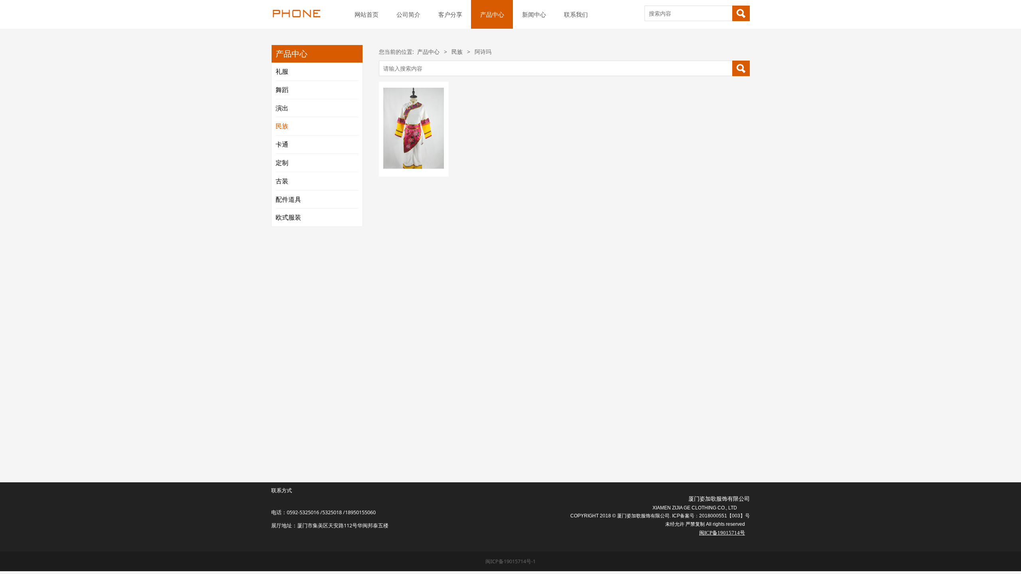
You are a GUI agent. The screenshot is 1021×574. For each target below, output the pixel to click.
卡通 (282, 144)
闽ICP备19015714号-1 (510, 561)
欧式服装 (288, 217)
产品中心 (492, 14)
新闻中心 (534, 14)
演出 (282, 108)
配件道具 (288, 199)
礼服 (282, 71)
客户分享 (450, 14)
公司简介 (408, 14)
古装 (282, 181)
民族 (282, 126)
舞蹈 (282, 89)
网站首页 (366, 14)
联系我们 (576, 14)
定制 (282, 162)
